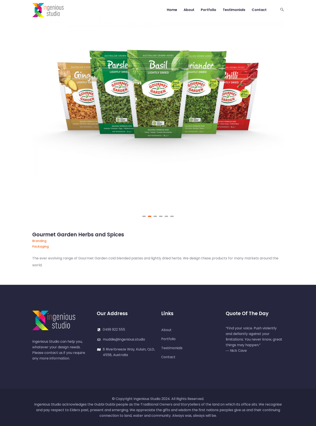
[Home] (48, 9)
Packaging (40, 246)
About (189, 9)
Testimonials (234, 9)
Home (172, 9)
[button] (144, 216)
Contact (259, 9)
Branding (39, 241)
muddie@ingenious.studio (124, 339)
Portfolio (208, 9)
